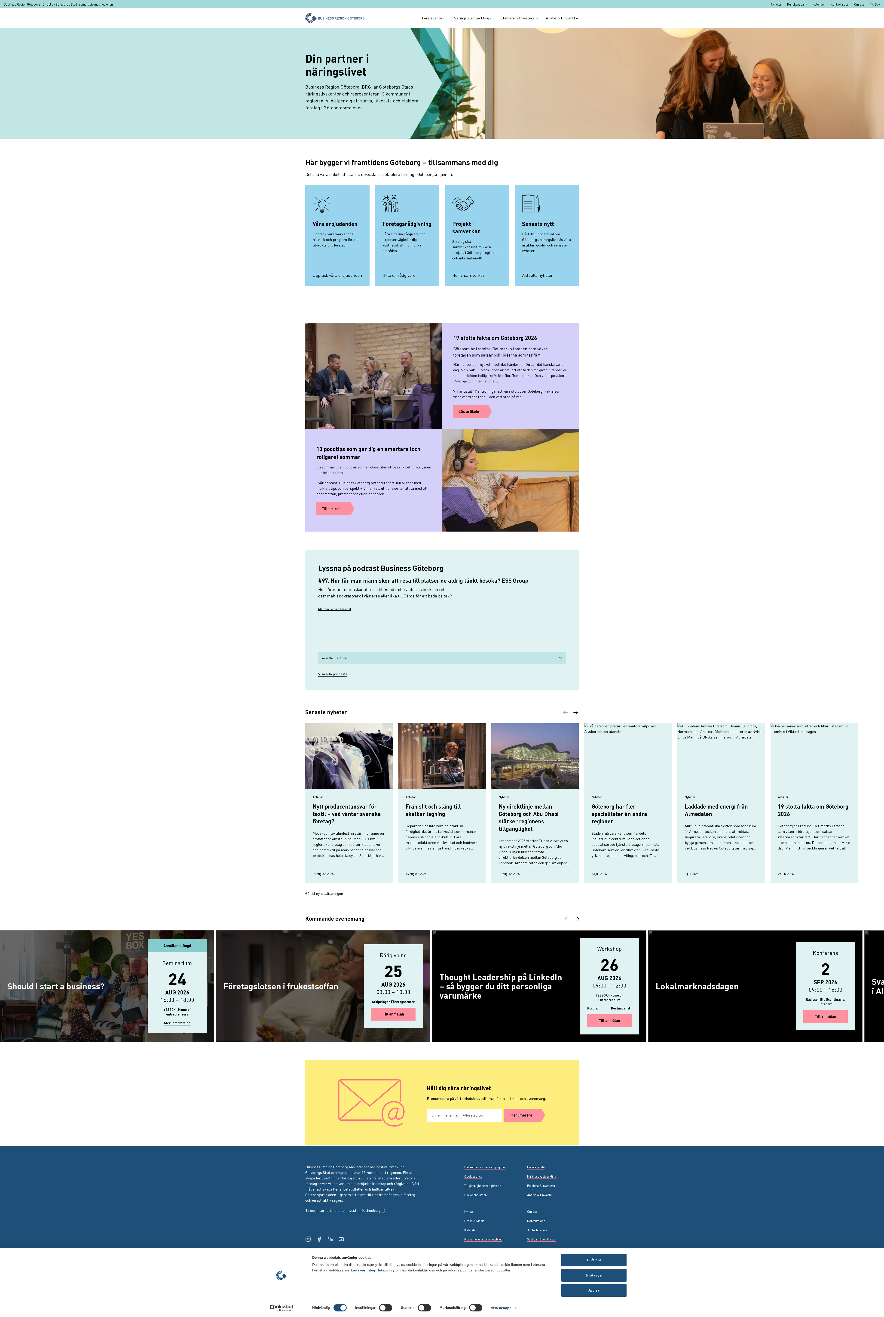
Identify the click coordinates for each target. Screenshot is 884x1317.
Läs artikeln (469, 411)
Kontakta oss (840, 4)
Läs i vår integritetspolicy (373, 1270)
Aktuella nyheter (537, 275)
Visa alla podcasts (332, 673)
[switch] (385, 1307)
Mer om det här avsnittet (334, 609)
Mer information (181, 1022)
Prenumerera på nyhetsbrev (483, 1239)
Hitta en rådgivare (398, 275)
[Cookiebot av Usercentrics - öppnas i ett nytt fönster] (281, 1308)
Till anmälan (399, 1013)
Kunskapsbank (797, 4)
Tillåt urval (593, 1275)
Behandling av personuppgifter (484, 1167)
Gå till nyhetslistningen (324, 893)
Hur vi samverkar (468, 275)
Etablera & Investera (517, 17)
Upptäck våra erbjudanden (337, 275)
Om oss (859, 4)
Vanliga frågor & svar (541, 1239)
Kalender (819, 4)
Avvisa (593, 1290)
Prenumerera (520, 1115)
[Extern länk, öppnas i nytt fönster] (308, 1239)
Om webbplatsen (475, 1195)
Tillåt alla (594, 1260)
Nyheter (776, 4)
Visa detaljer (501, 1308)
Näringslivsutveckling (471, 17)
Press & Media (474, 1221)
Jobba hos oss (537, 1230)
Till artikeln (332, 508)
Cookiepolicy (473, 1176)
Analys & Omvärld (560, 17)
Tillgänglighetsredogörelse (482, 1185)
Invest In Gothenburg (365, 1210)
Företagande (432, 17)
